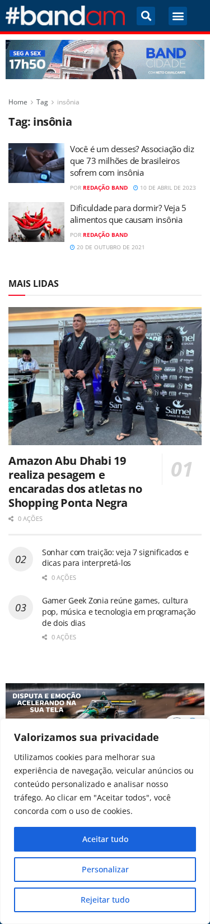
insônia (68, 102)
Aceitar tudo (105, 839)
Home (17, 102)
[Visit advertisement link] (105, 59)
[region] (105, 821)
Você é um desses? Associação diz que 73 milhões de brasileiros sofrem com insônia (132, 160)
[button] (146, 16)
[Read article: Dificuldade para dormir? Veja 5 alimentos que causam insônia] (36, 222)
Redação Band (105, 187)
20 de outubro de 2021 (110, 247)
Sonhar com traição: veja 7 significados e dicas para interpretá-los (115, 558)
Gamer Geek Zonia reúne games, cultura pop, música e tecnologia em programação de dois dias (118, 611)
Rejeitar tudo (105, 899)
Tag (42, 102)
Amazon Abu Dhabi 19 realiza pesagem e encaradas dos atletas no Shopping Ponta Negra (75, 481)
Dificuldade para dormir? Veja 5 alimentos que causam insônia (128, 213)
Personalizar (105, 869)
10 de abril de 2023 (167, 187)
